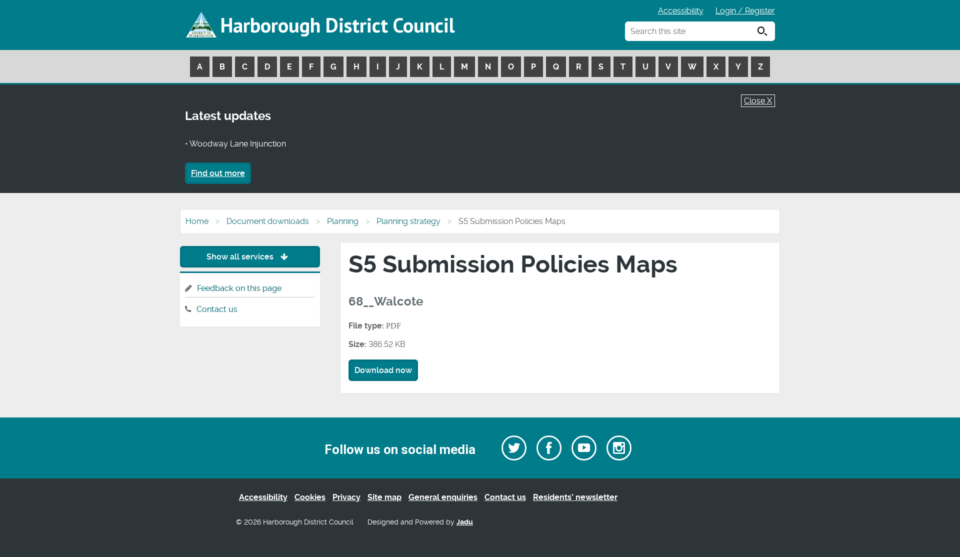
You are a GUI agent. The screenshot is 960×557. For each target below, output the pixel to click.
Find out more (218, 173)
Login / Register (745, 11)
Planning (342, 221)
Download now (383, 370)
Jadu (464, 522)
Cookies (310, 497)
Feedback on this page (239, 288)
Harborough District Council (337, 25)
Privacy (346, 497)
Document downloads (267, 221)
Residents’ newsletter (575, 497)
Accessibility (681, 11)
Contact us (217, 309)
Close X (758, 101)
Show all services (241, 257)
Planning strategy (408, 221)
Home (197, 221)
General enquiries (443, 497)
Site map (385, 497)
